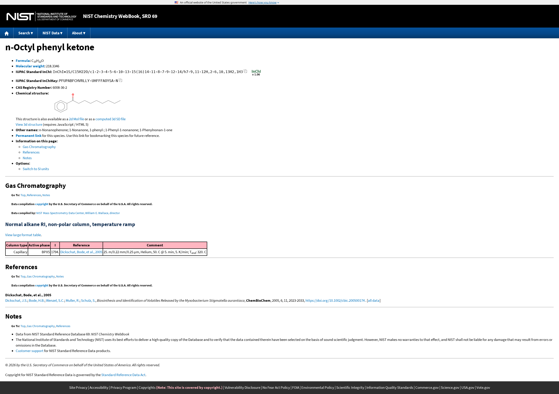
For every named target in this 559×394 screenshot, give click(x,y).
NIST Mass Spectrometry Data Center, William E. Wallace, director (78, 213)
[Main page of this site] (7, 33)
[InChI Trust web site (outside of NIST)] (256, 75)
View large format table (23, 234)
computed (103, 119)
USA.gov (467, 387)
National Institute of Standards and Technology (41, 16)
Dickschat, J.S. (16, 300)
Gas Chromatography (39, 146)
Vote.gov (483, 387)
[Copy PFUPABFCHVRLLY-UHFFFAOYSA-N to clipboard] (120, 81)
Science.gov (450, 387)
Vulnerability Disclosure (242, 387)
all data (374, 300)
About (77, 32)
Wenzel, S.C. (55, 300)
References (31, 152)
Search (24, 32)
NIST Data (51, 32)
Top (23, 195)
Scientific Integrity (350, 387)
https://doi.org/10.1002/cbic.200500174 (335, 300)
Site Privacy (78, 387)
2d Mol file (76, 119)
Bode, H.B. (37, 300)
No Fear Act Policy (276, 387)
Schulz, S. (88, 300)
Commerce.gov (427, 387)
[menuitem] (7, 33)
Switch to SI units (36, 168)
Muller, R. (72, 300)
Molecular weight (30, 66)
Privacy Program (123, 387)
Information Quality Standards (389, 387)
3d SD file (119, 119)
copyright (41, 204)
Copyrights (147, 387)
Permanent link (28, 135)
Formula (23, 60)
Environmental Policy (317, 387)
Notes (27, 157)
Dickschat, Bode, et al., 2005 (81, 251)
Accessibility (99, 387)
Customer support (29, 350)
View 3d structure (29, 124)
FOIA (295, 387)
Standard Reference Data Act (123, 374)
